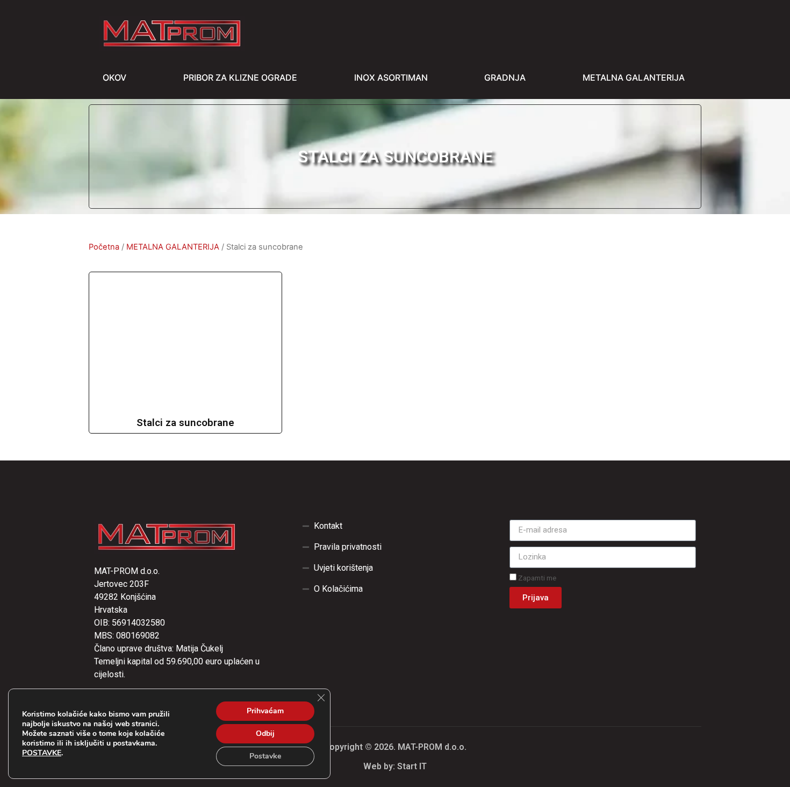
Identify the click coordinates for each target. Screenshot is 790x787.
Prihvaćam (265, 711)
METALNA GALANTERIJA (172, 247)
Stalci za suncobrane (185, 422)
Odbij (265, 733)
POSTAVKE (41, 753)
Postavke (265, 756)
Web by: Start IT (395, 766)
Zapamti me (536, 577)
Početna (104, 247)
